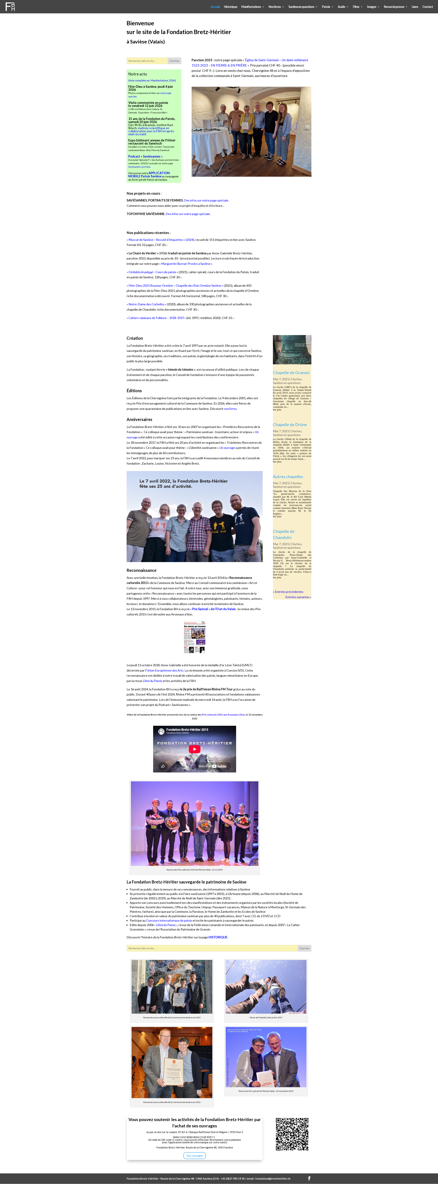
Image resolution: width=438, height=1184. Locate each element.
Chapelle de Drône (290, 424)
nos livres (230, 409)
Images (371, 7)
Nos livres (275, 7)
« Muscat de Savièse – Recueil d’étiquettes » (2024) (160, 240)
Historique (230, 7)
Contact (427, 7)
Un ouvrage (227, 448)
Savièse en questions (301, 7)
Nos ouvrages (194, 1155)
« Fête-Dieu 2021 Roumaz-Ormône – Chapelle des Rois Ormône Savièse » (175, 285)
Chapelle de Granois (291, 372)
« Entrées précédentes (288, 592)
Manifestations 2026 (162, 80)
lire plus (277, 409)
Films (356, 7)
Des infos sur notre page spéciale (206, 200)
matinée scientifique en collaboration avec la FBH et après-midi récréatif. (151, 131)
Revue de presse (394, 7)
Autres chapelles (288, 476)
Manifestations (251, 7)
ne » (215, 448)
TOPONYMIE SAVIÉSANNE (146, 214)
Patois (326, 7)
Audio (341, 7)
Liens (415, 7)
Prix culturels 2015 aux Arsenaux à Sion (223, 714)
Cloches (296, 379)
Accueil (215, 7)
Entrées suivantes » (298, 597)
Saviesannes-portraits (139, 166)
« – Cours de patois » (152, 272)
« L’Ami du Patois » (165, 925)
